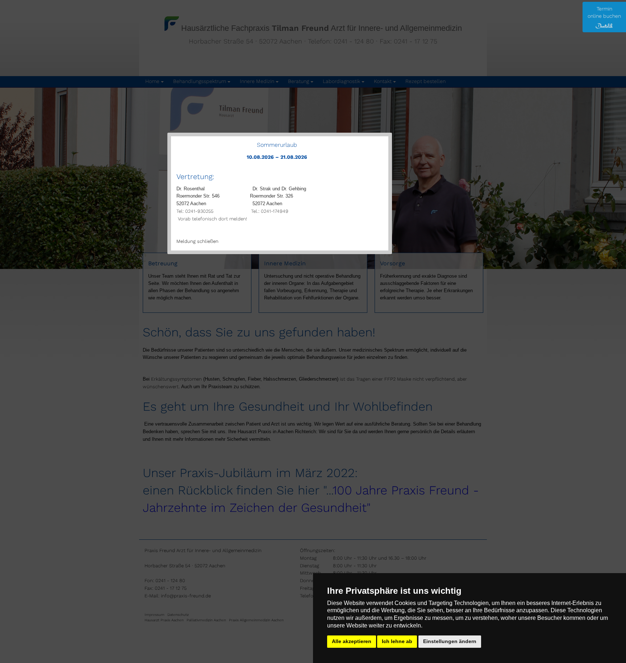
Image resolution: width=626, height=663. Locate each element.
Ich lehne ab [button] (397, 641)
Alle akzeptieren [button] (351, 641)
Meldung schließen (197, 241)
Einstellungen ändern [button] (449, 641)
